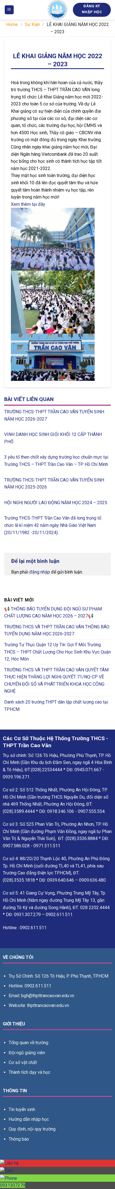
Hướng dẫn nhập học (29, 1119)
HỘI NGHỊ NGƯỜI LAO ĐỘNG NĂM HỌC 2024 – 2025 (55, 502)
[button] (9, 10)
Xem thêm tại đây (28, 204)
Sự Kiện (32, 24)
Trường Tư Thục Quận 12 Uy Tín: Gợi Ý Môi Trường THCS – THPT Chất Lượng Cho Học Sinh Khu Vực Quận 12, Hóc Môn (57, 652)
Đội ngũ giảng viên (27, 1052)
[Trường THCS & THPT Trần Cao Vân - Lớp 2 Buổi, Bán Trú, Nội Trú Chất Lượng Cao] (57, 10)
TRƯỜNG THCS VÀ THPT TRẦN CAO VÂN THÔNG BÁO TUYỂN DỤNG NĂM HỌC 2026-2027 (56, 630)
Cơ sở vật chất (23, 1062)
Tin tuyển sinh (22, 1109)
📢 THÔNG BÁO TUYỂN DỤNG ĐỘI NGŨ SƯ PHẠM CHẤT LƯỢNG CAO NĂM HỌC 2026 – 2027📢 (53, 612)
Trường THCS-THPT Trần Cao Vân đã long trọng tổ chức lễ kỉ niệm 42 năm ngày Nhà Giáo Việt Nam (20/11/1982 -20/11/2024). (52, 525)
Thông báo (19, 1139)
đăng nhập (39, 572)
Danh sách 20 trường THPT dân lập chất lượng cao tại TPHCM (56, 705)
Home (12, 24)
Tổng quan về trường (28, 1042)
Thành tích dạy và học (29, 1072)
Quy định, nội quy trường (32, 1129)
